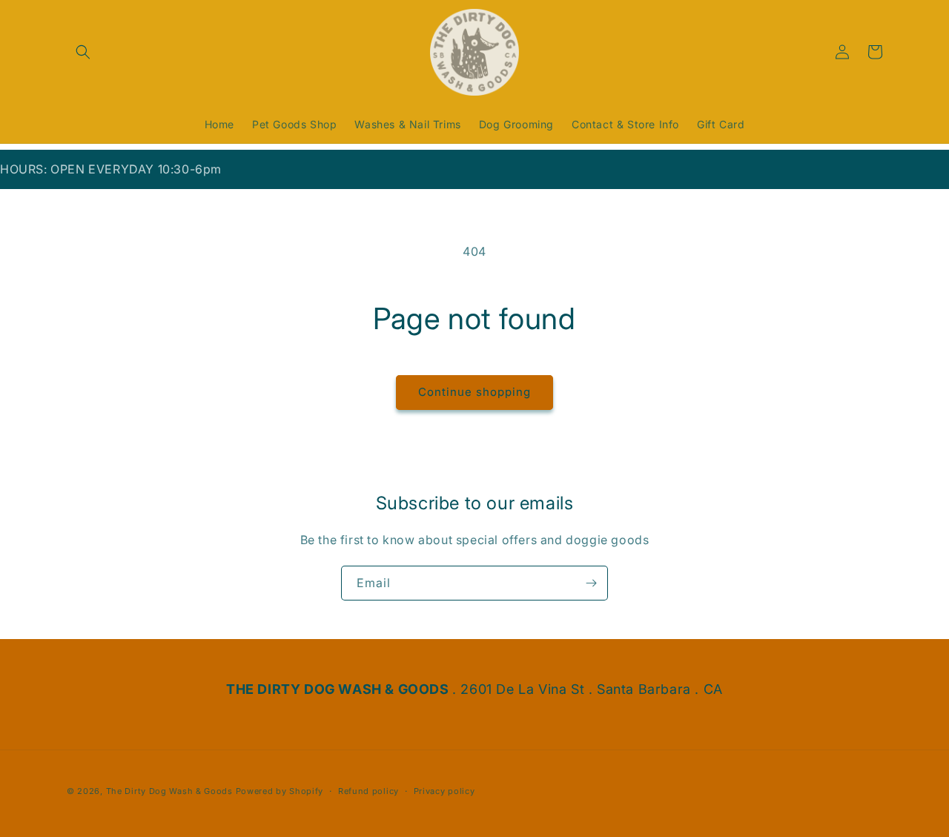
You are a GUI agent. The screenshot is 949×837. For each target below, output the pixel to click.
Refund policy (368, 791)
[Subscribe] (591, 583)
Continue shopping (474, 392)
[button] (83, 52)
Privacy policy (444, 791)
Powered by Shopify (280, 791)
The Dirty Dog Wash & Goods (169, 791)
